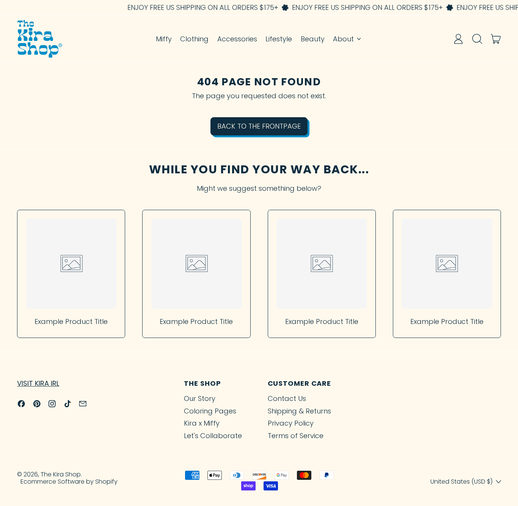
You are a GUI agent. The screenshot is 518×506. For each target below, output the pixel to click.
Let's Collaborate (213, 435)
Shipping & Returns (299, 411)
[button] (477, 39)
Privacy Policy (291, 423)
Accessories (237, 39)
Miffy (164, 39)
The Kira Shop (61, 474)
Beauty (313, 39)
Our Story (199, 398)
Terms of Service (295, 435)
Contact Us (287, 398)
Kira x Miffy (202, 423)
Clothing (194, 39)
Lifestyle (278, 39)
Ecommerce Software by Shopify (69, 481)
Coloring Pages (210, 411)
